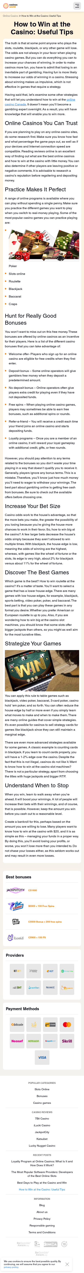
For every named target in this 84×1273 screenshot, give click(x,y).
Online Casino (10, 16)
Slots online (17, 274)
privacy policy (11, 1267)
